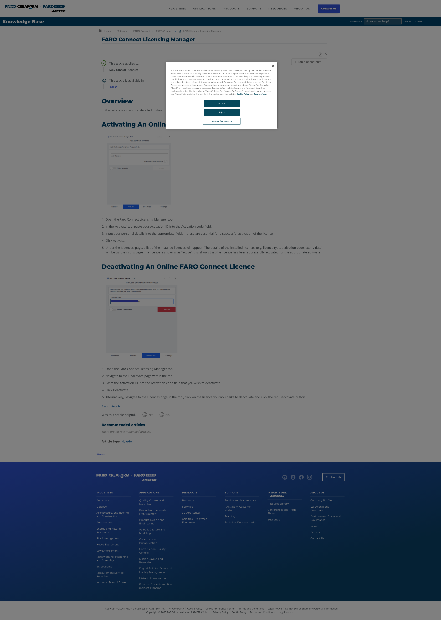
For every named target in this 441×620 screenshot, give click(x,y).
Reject (222, 112)
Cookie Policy (243, 94)
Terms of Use (260, 94)
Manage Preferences (222, 121)
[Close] (273, 66)
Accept (221, 103)
